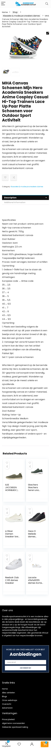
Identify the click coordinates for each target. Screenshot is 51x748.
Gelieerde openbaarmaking (15, 727)
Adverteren (7, 708)
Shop (15, 12)
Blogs (4, 696)
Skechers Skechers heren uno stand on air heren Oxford (35, 490)
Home (5, 12)
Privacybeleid (8, 719)
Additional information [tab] (14, 202)
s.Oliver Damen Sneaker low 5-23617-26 (11, 535)
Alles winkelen (8, 692)
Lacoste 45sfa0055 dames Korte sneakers (35, 581)
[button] (47, 33)
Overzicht (6, 704)
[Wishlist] (19, 744)
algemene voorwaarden (13, 723)
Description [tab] (10, 197)
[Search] (47, 3)
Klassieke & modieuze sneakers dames (21, 15)
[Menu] (3, 3)
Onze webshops (9, 700)
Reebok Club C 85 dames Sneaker (12, 580)
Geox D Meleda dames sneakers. (33, 535)
